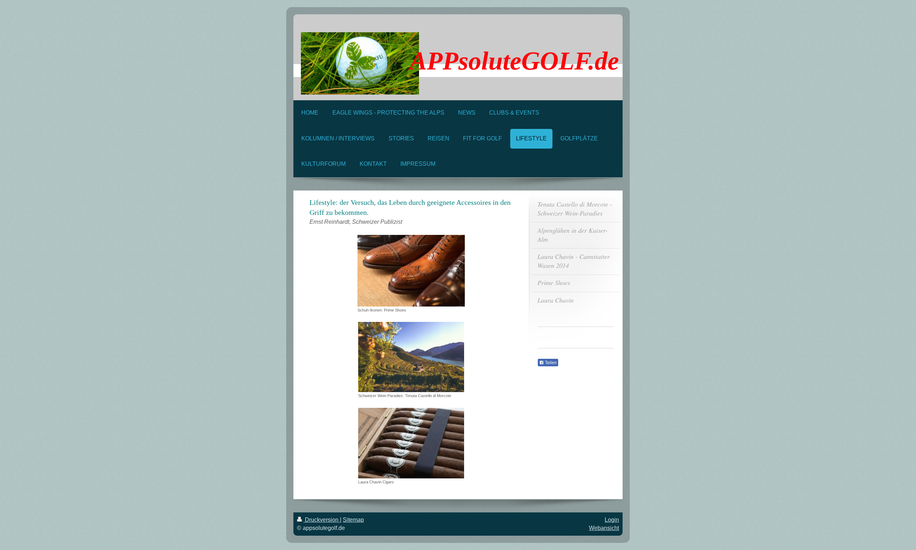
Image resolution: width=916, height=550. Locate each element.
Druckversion (321, 520)
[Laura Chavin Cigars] (411, 443)
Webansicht (604, 528)
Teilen (550, 362)
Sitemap (353, 520)
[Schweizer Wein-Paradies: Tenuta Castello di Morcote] (411, 357)
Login (612, 520)
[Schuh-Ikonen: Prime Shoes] (411, 271)
